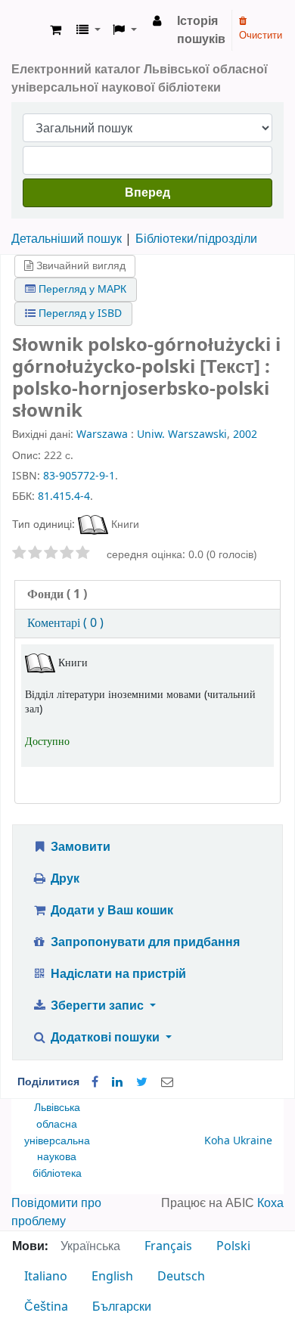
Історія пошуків (201, 30)
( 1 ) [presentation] (57, 594)
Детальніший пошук (66, 239)
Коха (270, 1203)
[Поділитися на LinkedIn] (117, 1082)
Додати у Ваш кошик (110, 911)
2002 (245, 434)
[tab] (147, 595)
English (112, 1277)
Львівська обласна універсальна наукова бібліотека (57, 1140)
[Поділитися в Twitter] (141, 1082)
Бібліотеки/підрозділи (196, 239)
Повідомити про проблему (56, 1212)
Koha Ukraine (238, 1141)
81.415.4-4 (64, 496)
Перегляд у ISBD (79, 313)
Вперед (147, 193)
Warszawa (102, 434)
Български (121, 1307)
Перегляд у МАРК (81, 289)
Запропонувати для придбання (144, 942)
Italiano (45, 1277)
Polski (233, 1246)
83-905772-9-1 (79, 476)
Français (168, 1246)
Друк (63, 879)
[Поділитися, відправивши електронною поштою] (167, 1082)
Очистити (260, 35)
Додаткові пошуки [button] (105, 1038)
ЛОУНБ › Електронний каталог (28, 30)
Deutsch (181, 1277)
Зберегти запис (97, 1006)
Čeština (46, 1307)
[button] (55, 30)
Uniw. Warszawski (182, 434)
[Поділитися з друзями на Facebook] (95, 1082)
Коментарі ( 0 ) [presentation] (65, 623)
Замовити (79, 847)
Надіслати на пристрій (117, 974)
